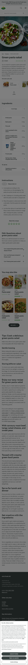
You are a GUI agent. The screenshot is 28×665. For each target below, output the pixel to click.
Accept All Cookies (14, 653)
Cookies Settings (14, 662)
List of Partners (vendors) (6, 649)
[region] (14, 643)
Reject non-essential (14, 658)
